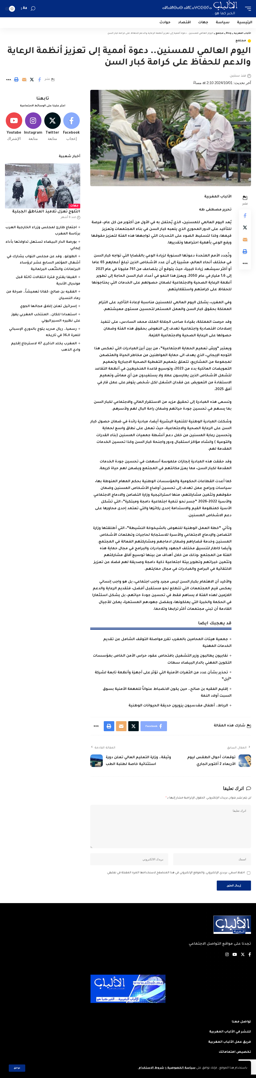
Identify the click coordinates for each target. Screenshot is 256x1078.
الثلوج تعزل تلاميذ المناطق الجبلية (46, 212)
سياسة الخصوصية (181, 1068)
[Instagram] (33, 126)
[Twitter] (52, 126)
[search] (33, 9)
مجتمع (241, 41)
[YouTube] (234, 955)
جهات (74, 206)
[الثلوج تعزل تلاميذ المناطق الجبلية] (42, 186)
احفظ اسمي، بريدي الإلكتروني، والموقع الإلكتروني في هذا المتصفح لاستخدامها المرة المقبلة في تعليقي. (175, 873)
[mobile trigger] (246, 8)
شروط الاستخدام (151, 1068)
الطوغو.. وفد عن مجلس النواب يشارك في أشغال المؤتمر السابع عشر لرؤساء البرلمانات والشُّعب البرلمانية (43, 263)
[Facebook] (71, 126)
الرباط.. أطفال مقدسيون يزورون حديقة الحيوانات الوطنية (178, 706)
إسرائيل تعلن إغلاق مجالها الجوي (48, 306)
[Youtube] (14, 126)
